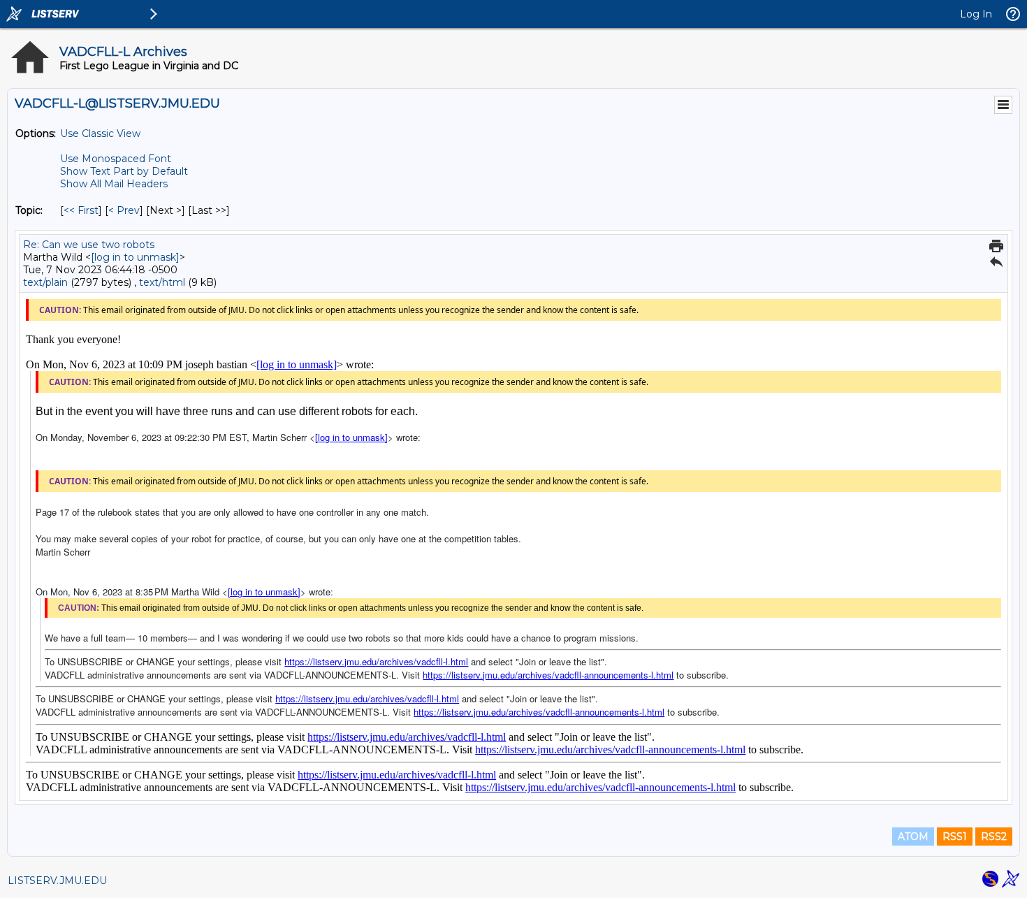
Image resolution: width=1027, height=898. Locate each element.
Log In (976, 14)
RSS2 (994, 836)
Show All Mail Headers (114, 184)
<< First (81, 210)
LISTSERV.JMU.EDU (57, 880)
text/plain (45, 282)
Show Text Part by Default (124, 171)
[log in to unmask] (135, 257)
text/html (162, 282)
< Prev (124, 210)
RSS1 (954, 836)
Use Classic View (100, 133)
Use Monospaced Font (115, 158)
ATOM (913, 836)
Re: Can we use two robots (88, 244)
